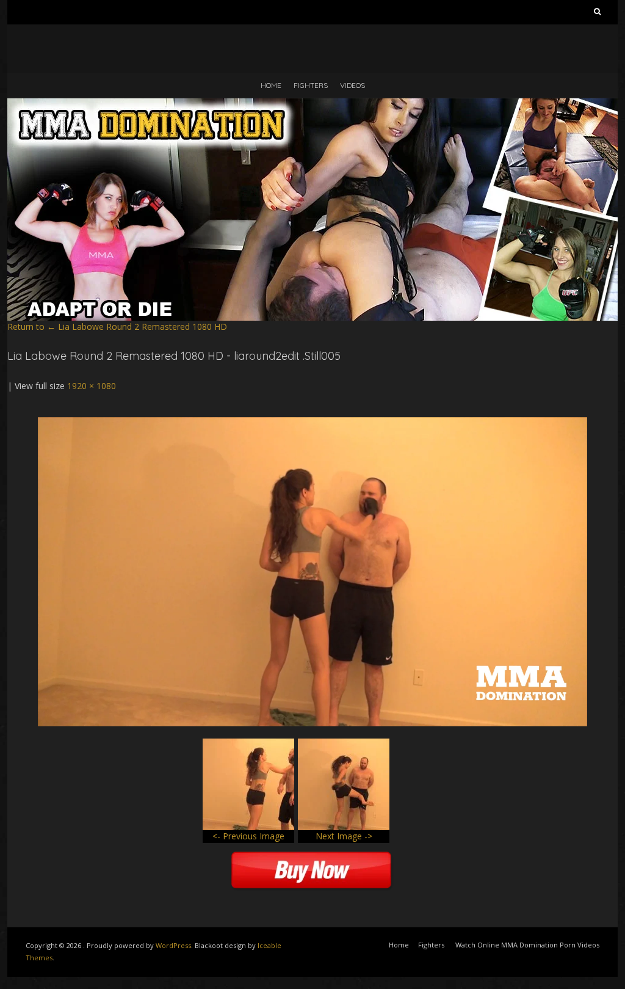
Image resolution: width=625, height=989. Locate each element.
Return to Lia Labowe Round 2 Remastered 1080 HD (117, 326)
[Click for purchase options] (312, 423)
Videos (352, 85)
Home (271, 85)
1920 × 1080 (91, 386)
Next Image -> (344, 836)
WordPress (173, 945)
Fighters (311, 85)
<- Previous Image (248, 836)
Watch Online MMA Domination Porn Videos (527, 944)
